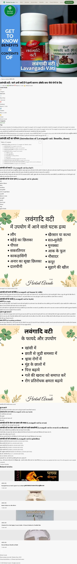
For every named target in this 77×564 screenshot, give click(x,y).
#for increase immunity (5, 127)
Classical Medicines (54, 2)
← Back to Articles (4, 79)
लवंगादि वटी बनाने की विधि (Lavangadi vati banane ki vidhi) (15, 149)
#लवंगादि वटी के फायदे (14, 131)
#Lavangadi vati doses (5, 129)
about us (62, 2)
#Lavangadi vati (31, 127)
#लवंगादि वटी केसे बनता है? (25, 131)
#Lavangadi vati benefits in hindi (43, 127)
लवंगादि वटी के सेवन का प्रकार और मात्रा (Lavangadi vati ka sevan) (16, 160)
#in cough (24, 127)
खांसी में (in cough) (9, 152)
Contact (22, 559)
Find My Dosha (69, 2)
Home (16, 2)
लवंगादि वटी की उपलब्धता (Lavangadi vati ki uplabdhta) (14, 163)
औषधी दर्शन (2, 123)
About (1, 559)
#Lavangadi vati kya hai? (46, 129)
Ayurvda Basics (34, 2)
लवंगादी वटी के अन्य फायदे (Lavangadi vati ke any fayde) (16, 158)
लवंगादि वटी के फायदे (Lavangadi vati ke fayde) (13, 151)
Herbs (21, 2)
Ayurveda (27, 2)
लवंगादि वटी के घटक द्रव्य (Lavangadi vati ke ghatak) (14, 147)
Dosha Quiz (15, 559)
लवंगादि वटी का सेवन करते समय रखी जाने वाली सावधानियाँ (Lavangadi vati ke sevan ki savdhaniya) (22, 161)
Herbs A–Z (9, 559)
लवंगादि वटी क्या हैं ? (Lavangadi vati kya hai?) (13, 146)
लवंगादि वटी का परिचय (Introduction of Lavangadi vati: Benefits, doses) (16, 144)
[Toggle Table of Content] (39, 142)
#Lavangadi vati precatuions (59, 129)
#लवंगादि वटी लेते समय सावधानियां (38, 131)
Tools (19, 559)
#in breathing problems (16, 127)
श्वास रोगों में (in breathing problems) (12, 155)
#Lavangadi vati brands (57, 127)
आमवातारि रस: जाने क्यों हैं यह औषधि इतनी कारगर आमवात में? (13, 458)
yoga (47, 2)
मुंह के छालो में (8, 157)
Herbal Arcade (10, 2)
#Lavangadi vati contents (69, 127)
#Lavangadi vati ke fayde (33, 129)
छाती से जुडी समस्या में (9, 154)
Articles (5, 559)
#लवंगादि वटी (6, 131)
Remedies (41, 2)
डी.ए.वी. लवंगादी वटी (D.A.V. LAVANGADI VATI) (12, 453)
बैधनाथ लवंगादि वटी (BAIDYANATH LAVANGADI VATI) (14, 441)
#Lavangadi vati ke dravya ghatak (19, 129)
